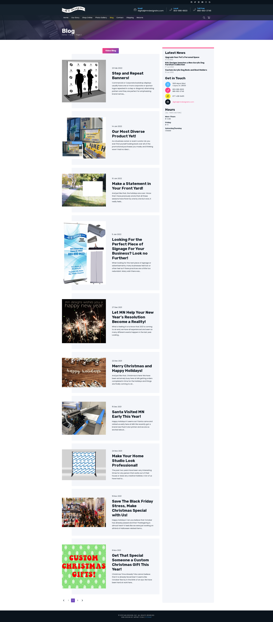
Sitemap (148, 617)
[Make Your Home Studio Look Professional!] (110, 464)
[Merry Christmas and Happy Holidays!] (110, 372)
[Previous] (64, 600)
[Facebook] (191, 2)
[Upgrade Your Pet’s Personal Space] (188, 58)
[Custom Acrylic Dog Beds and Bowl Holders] (188, 71)
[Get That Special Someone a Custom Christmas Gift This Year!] (110, 566)
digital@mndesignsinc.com (183, 102)
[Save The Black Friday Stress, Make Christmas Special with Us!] (110, 512)
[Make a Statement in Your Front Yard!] (110, 190)
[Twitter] (195, 2)
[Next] (82, 600)
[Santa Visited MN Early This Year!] (110, 418)
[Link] (73, 9)
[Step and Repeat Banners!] (110, 81)
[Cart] (208, 17)
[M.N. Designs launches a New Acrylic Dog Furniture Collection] (188, 65)
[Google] (209, 2)
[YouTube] (202, 2)
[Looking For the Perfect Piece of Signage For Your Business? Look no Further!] (110, 252)
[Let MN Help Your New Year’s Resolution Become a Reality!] (110, 321)
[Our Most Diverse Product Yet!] (110, 138)
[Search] (204, 17)
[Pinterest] (198, 2)
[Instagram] (206, 2)
